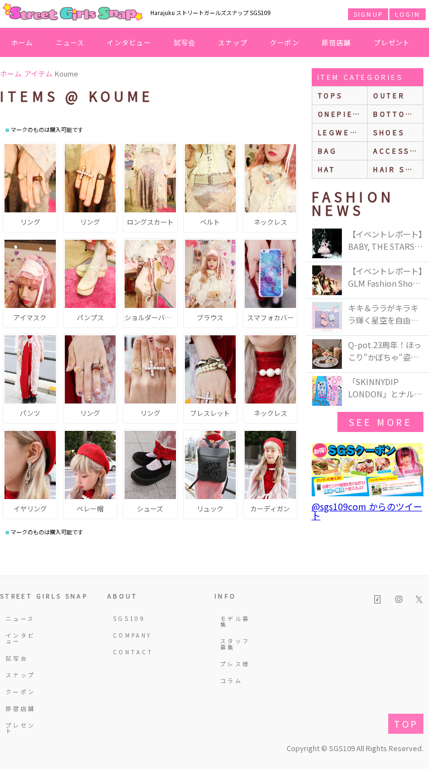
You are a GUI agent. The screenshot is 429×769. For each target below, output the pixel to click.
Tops (330, 95)
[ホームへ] (72, 13)
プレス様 (235, 663)
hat (327, 169)
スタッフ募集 (235, 644)
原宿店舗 (336, 42)
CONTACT (129, 652)
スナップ (232, 42)
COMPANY (129, 635)
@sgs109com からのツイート (367, 511)
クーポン (284, 42)
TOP (406, 723)
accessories (398, 150)
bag (327, 150)
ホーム (22, 42)
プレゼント (392, 42)
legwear (340, 132)
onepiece (342, 113)
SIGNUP (368, 14)
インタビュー (129, 42)
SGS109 (129, 618)
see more (380, 422)
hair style (398, 169)
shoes (388, 132)
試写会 (185, 42)
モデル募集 (235, 621)
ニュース (70, 42)
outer (389, 95)
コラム (231, 680)
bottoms (395, 113)
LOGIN (407, 14)
